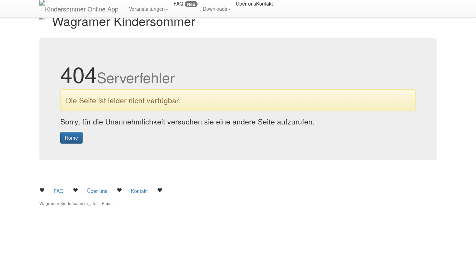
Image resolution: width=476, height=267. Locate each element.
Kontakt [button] (139, 190)
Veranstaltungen (147, 8)
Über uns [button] (97, 190)
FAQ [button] (58, 190)
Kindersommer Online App (81, 8)
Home (71, 137)
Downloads (215, 8)
